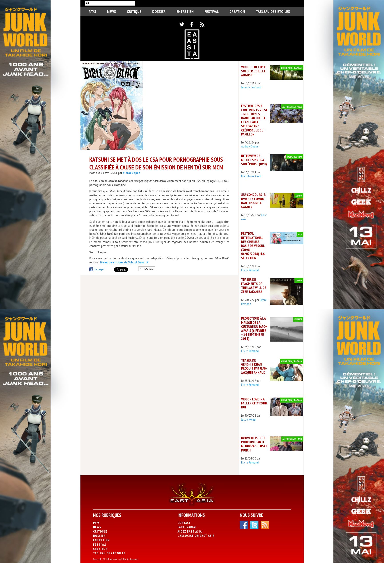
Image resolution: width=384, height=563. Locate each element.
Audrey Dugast (250, 146)
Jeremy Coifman (251, 87)
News (111, 11)
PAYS (92, 11)
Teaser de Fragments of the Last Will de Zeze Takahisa (253, 285)
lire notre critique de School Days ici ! (124, 262)
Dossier (159, 11)
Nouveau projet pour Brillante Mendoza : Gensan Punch (254, 444)
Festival (211, 11)
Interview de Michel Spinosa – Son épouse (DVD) (254, 159)
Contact (184, 523)
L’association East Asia (196, 536)
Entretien (185, 11)
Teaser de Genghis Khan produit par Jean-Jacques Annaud (254, 366)
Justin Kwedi (248, 420)
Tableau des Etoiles (273, 11)
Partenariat (187, 527)
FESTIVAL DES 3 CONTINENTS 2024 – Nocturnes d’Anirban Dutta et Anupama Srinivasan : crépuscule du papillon (254, 119)
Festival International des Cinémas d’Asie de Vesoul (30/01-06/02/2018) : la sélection (253, 245)
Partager (99, 269)
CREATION (237, 11)
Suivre (150, 269)
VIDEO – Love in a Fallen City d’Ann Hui (254, 403)
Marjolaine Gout (251, 176)
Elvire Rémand (250, 270)
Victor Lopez (131, 173)
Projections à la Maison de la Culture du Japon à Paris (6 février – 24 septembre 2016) (254, 328)
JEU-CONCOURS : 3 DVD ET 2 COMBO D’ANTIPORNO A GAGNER (253, 200)
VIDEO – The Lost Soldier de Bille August (253, 71)
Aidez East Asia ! (190, 531)
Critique (134, 11)
